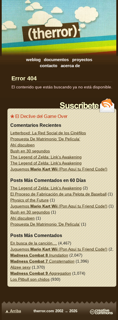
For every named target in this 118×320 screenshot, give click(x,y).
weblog (33, 59)
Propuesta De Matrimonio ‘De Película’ (45, 139)
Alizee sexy (20, 267)
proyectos (82, 59)
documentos (56, 59)
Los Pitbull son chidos (30, 279)
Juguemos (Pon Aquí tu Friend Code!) (58, 169)
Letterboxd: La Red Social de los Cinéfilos (48, 133)
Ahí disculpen (22, 145)
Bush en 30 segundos (30, 151)
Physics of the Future (29, 200)
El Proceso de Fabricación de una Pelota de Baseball (58, 194)
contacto (48, 65)
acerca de (70, 65)
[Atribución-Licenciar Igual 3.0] (101, 313)
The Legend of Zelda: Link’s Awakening (46, 157)
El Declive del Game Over (41, 116)
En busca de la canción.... (33, 243)
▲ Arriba (13, 311)
